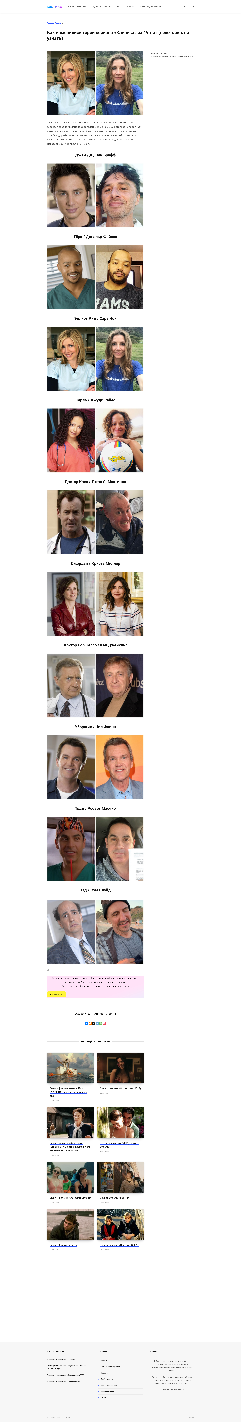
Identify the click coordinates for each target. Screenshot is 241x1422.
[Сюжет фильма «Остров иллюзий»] (70, 1177)
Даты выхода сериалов (110, 1367)
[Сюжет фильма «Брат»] (70, 1224)
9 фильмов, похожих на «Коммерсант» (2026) (66, 1375)
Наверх (191, 1417)
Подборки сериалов (109, 1379)
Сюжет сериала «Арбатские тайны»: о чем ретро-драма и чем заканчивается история (70, 1147)
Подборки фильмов (109, 1385)
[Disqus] (95, 1292)
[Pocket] (104, 1023)
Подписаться (57, 994)
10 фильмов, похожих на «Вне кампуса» (63, 1381)
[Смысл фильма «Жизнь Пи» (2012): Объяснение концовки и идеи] (70, 1068)
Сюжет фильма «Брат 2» (114, 1197)
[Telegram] (97, 1023)
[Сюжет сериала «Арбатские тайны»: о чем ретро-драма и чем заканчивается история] (70, 1122)
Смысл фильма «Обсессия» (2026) (120, 1088)
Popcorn (104, 1361)
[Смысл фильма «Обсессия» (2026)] (120, 1068)
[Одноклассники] (90, 1023)
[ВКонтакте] (86, 1023)
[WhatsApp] (100, 1023)
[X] (93, 1023)
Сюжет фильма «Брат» (63, 1245)
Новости (104, 1373)
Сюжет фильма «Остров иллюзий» (70, 1197)
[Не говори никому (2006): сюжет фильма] (120, 1122)
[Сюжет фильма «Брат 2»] (120, 1177)
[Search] (191, 7)
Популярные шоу (108, 1391)
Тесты (103, 1397)
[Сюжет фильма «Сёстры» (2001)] (120, 1224)
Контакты (66, 1417)
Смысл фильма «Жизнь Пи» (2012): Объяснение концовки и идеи (68, 1092)
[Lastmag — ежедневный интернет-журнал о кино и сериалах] (54, 6)
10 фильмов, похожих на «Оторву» (61, 1359)
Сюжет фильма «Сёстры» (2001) (119, 1245)
